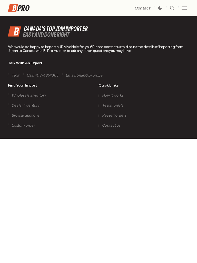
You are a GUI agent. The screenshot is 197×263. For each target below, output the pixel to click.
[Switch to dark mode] (160, 8)
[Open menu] (184, 8)
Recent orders (114, 115)
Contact (142, 8)
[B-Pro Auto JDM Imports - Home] (21, 8)
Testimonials (112, 105)
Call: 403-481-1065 (42, 75)
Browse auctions (25, 115)
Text (15, 75)
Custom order (23, 125)
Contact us (111, 125)
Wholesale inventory (28, 95)
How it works (113, 95)
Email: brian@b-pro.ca (84, 75)
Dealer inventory (25, 105)
